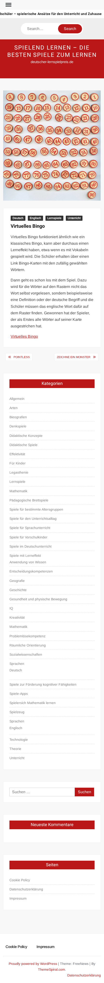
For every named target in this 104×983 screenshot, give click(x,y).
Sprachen (16, 664)
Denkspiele (17, 426)
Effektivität (17, 454)
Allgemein (16, 399)
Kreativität (17, 617)
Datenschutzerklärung (26, 889)
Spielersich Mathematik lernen (32, 703)
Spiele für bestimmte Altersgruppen (36, 509)
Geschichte (18, 590)
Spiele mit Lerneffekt (25, 556)
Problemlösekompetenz (27, 636)
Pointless (22, 357)
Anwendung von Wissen (27, 562)
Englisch (35, 218)
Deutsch (18, 218)
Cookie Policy (19, 880)
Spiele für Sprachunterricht (29, 528)
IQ (11, 608)
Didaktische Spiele (23, 445)
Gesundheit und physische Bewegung (38, 599)
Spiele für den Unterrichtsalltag (33, 519)
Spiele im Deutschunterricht (30, 546)
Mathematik (18, 491)
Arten (13, 408)
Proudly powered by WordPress (33, 964)
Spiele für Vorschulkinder (28, 537)
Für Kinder (17, 463)
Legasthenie (18, 472)
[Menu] (8, 5)
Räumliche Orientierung (27, 645)
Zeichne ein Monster (73, 357)
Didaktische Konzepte (26, 436)
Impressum (18, 898)
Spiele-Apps (18, 694)
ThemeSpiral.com (51, 969)
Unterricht (74, 218)
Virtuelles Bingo (24, 336)
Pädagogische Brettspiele (28, 500)
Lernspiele (54, 218)
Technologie (18, 739)
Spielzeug (16, 712)
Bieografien (18, 417)
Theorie (15, 749)
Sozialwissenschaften (25, 654)
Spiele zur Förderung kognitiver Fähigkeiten (42, 684)
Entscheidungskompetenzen (31, 571)
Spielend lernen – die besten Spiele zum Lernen (52, 51)
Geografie (17, 581)
